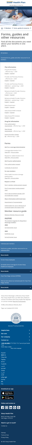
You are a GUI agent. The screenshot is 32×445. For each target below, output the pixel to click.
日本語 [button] (3, 370)
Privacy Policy (5, 437)
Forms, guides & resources (21, 28)
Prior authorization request (12, 164)
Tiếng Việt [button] (3, 357)
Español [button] (3, 352)
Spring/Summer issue (11, 227)
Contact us (4, 426)
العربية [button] (2, 372)
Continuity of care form (11, 168)
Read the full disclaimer (19, 301)
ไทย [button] (2, 383)
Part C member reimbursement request (16, 185)
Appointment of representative (13, 202)
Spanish (12, 73)
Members (8, 28)
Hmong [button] (3, 379)
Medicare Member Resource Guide (14, 215)
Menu (16, 8)
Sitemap (3, 432)
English (7, 73)
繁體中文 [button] (3, 355)
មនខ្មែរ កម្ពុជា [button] (4, 377)
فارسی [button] (3, 366)
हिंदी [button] (2, 381)
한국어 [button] (3, 361)
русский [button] (3, 368)
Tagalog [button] (3, 359)
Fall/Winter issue (9, 234)
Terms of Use (5, 435)
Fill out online (15, 152)
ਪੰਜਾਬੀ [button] (2, 375)
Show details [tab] (4, 255)
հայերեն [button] (3, 364)
